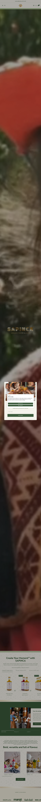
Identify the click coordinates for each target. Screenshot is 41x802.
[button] (10, 395)
